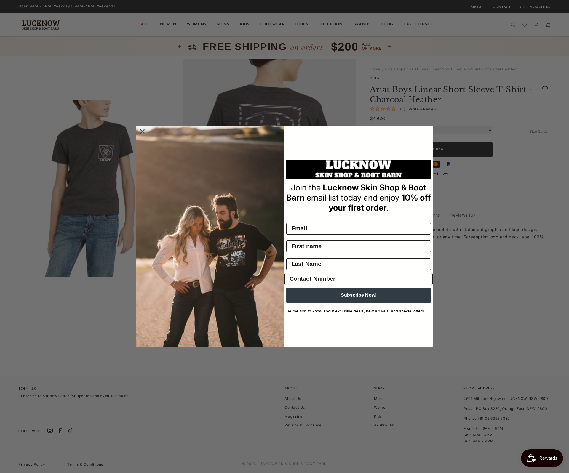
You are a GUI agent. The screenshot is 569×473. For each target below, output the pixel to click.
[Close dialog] (142, 131)
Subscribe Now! (359, 295)
